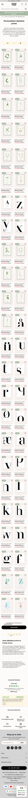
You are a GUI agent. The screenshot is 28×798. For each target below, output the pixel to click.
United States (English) (14, 791)
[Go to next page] (19, 634)
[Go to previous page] (8, 634)
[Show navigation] (2, 4)
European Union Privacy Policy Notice (14, 782)
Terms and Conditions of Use (9, 772)
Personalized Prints (11, 16)
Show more (14, 627)
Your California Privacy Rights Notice (14, 774)
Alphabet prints (21, 16)
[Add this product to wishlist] (12, 49)
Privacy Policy (14, 780)
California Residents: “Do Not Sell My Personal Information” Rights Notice (14, 777)
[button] (21, 791)
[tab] (22, 4)
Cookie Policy (22, 772)
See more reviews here (14, 710)
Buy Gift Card (15, 768)
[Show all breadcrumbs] (3, 16)
